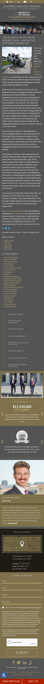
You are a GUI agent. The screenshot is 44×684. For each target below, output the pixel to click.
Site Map (28, 674)
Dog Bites (8, 272)
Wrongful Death (10, 306)
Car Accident (9, 266)
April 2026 (8, 249)
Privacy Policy (24, 607)
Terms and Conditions (28, 672)
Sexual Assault (9, 296)
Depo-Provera (9, 270)
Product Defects (10, 291)
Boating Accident (10, 261)
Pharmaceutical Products (13, 287)
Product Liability (10, 294)
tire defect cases (18, 213)
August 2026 (9, 241)
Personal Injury (10, 285)
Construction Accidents (13, 268)
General (7, 274)
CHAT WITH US (11, 681)
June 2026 (8, 245)
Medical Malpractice (11, 276)
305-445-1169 (20, 569)
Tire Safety (8, 302)
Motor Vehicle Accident (13, 281)
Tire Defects (9, 300)
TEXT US (33, 681)
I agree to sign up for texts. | (23, 607)
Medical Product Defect (13, 279)
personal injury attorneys (14, 211)
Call (18, 1)
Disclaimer (17, 674)
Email (25, 1)
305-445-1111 (24, 12)
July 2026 (7, 243)
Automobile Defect (11, 257)
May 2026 (7, 247)
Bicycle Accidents (10, 259)
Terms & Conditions (35, 607)
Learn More (12, 523)
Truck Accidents (10, 304)
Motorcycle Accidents (12, 283)
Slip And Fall (8, 298)
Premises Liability (10, 289)
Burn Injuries (9, 264)
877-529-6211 (24, 15)
